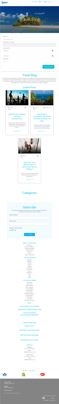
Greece (29, 271)
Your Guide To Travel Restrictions (29, 309)
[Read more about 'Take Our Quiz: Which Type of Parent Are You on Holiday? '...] (29, 145)
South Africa (29, 269)
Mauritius (48, 107)
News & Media (29, 250)
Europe (29, 264)
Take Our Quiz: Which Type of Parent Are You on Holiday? (29, 165)
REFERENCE (5, 58)
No (15, 230)
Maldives (29, 261)
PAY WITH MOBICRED (29, 313)
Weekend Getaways (29, 300)
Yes (10, 230)
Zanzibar (30, 263)
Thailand (29, 266)
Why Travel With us (29, 246)
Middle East (29, 272)
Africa (29, 275)
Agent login (7, 390)
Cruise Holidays (29, 288)
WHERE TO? (5, 36)
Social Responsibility (29, 248)
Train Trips (29, 298)
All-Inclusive (29, 284)
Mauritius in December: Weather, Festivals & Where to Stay (42, 117)
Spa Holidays (30, 296)
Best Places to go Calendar (29, 306)
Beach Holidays (29, 285)
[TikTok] (34, 370)
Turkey (29, 277)
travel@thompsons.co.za (29, 352)
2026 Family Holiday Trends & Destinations (17, 116)
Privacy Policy (29, 326)
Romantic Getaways (29, 293)
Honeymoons (29, 292)
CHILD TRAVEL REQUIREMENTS (29, 315)
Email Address (13, 215)
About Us (29, 245)
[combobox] (9, 39)
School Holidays (29, 295)
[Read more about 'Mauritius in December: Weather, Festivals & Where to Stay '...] (42, 97)
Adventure (29, 282)
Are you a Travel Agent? (15, 228)
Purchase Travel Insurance (29, 335)
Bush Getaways (29, 287)
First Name (12, 221)
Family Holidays (29, 290)
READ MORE (18, 131)
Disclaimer (46, 400)
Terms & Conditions (29, 322)
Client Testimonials (29, 254)
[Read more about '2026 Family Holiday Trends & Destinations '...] (17, 97)
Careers (29, 253)
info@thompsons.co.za (29, 359)
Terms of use (52, 400)
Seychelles (29, 267)
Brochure (29, 251)
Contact (29, 345)
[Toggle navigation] (56, 2)
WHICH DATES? (6, 48)
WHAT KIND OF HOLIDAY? (9, 41)
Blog (29, 303)
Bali (29, 274)
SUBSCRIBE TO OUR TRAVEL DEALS (29, 330)
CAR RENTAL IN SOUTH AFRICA (30, 340)
